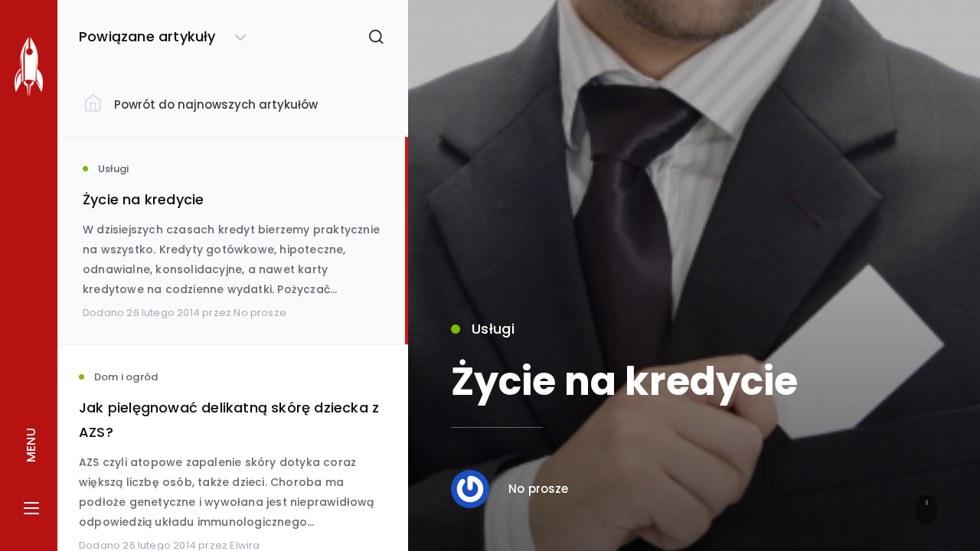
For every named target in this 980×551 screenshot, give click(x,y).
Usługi (493, 328)
